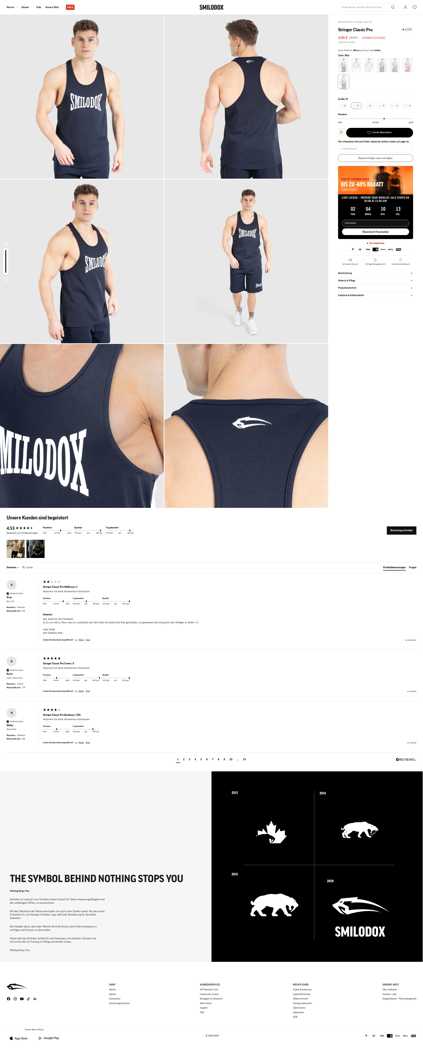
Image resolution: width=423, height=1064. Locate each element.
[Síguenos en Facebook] (9, 999)
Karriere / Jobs (390, 994)
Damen (25, 7)
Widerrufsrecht (300, 999)
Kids (38, 7)
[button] (16, 549)
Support (204, 1008)
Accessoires (114, 999)
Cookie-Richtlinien (302, 994)
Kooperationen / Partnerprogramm (399, 999)
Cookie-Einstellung (302, 989)
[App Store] (20, 1037)
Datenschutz (299, 1008)
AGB (295, 1017)
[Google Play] (48, 1037)
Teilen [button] (88, 640)
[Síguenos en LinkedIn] (35, 999)
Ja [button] (76, 640)
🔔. (341, 132)
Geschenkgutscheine (119, 1003)
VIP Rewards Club (209, 989)
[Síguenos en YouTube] (22, 999)
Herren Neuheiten (346, 22)
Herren (10, 7)
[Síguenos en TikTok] (28, 999)
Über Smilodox (390, 989)
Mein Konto (206, 1003)
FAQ (202, 1012)
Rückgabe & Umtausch (211, 999)
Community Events (209, 994)
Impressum (298, 1012)
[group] (24, 528)
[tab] (394, 568)
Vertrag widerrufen (302, 1003)
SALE (70, 7)
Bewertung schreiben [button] (401, 530)
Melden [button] (81, 640)
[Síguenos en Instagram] (15, 999)
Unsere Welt (52, 7)
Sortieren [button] (12, 567)
